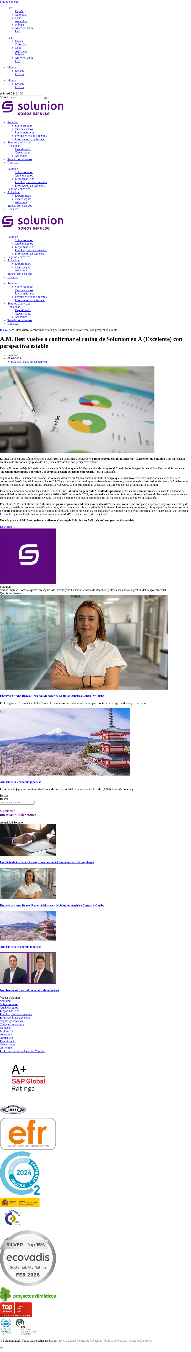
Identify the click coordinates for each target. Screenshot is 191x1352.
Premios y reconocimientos (31, 135)
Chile (18, 18)
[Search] (45, 98)
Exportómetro (23, 149)
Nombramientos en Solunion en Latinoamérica (29, 990)
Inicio (3, 329)
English (19, 74)
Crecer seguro (23, 152)
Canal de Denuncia (140, 1340)
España (19, 11)
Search (4, 97)
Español (19, 70)
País (9, 7)
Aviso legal (6, 1034)
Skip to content (9, 1)
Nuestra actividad (17, 361)
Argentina (21, 21)
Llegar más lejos (24, 132)
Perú (17, 31)
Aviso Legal (67, 1340)
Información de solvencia (30, 139)
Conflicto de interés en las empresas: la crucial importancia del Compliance (47, 862)
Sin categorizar (38, 361)
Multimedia (6, 1031)
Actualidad (13, 145)
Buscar (4, 795)
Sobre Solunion (24, 125)
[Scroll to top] (1, 1347)
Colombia (20, 14)
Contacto (12, 162)
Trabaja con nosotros (19, 159)
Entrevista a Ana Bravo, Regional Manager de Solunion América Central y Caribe (52, 695)
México (19, 24)
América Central (24, 28)
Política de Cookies (116, 1340)
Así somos (21, 155)
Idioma (11, 67)
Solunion (12, 122)
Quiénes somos (24, 129)
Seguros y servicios (18, 142)
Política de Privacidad (89, 1340)
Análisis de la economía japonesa (20, 782)
